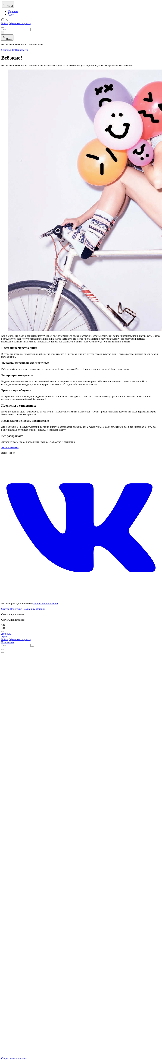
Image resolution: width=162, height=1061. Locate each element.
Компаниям (29, 609)
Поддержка (16, 609)
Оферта (5, 609)
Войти (4, 23)
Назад (9, 6)
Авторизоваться (10, 447)
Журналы (13, 11)
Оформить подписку (20, 23)
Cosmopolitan (8, 50)
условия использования (45, 603)
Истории (40, 609)
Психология (21, 50)
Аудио (11, 14)
